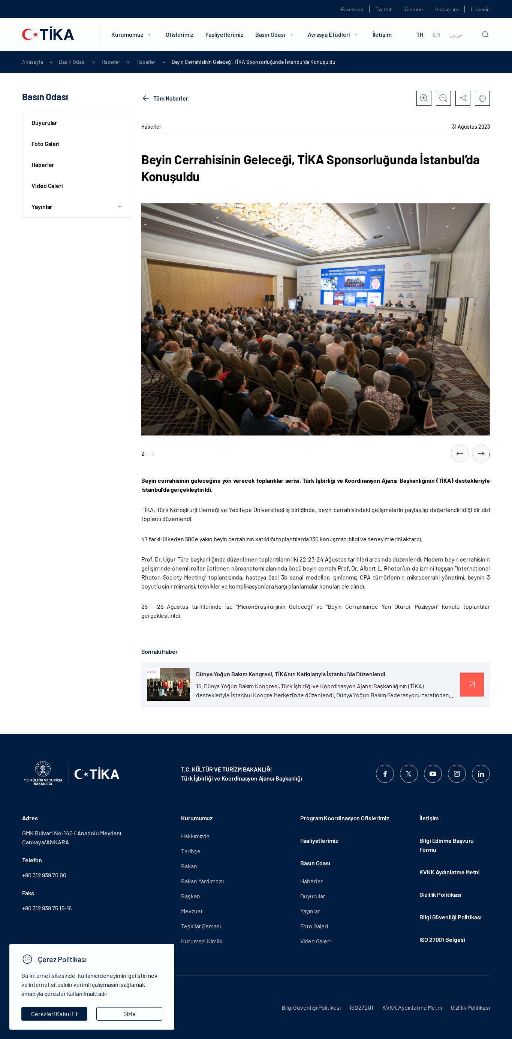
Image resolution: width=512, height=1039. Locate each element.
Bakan (189, 865)
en (436, 35)
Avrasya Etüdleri (329, 34)
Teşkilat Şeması (201, 925)
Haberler (111, 62)
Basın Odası (270, 34)
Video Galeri (47, 185)
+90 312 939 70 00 (44, 874)
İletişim (382, 34)
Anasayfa (32, 62)
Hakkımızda (195, 835)
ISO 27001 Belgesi (442, 939)
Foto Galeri (45, 143)
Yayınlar (310, 910)
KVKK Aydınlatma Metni (449, 871)
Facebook (352, 9)
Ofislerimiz (179, 34)
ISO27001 (361, 1007)
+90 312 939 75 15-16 (47, 907)
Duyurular (44, 122)
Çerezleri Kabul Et (54, 1013)
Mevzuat (191, 910)
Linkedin (480, 9)
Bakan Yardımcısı (202, 880)
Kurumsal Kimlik (201, 940)
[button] (460, 453)
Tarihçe (190, 850)
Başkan (190, 895)
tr (420, 35)
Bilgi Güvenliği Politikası (450, 916)
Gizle (129, 1013)
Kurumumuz (127, 34)
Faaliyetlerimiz (224, 34)
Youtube (413, 9)
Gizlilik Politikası (440, 894)
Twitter (384, 9)
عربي (456, 35)
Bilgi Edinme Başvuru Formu (446, 845)
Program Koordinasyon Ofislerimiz (344, 817)
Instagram (446, 9)
